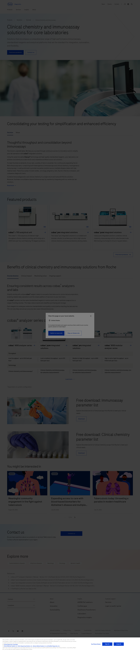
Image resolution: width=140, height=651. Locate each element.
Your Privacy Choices (96, 644)
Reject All (107, 644)
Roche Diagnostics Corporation (11, 644)
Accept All (118, 644)
